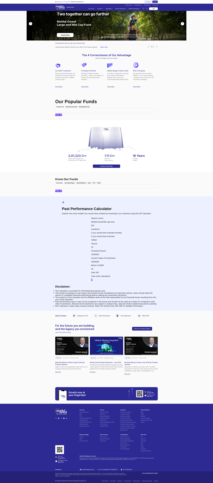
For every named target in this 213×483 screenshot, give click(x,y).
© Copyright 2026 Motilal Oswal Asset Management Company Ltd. (70, 480)
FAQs (142, 444)
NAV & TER (145, 316)
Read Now (58, 372)
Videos (142, 414)
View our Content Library (142, 329)
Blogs (142, 412)
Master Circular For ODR (146, 420)
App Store (150, 396)
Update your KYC (82, 316)
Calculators (109, 8)
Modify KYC (103, 414)
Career (142, 446)
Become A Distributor (105, 439)
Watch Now (104, 47)
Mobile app (148, 5)
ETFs (81, 416)
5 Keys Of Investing (145, 418)
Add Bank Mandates (104, 418)
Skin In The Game (84, 440)
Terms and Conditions (147, 481)
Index (81, 414)
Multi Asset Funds (84, 424)
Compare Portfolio (104, 426)
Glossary (143, 422)
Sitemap (156, 481)
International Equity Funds (86, 422)
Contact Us (143, 448)
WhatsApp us (139, 5)
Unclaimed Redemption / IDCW (107, 422)
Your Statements (125, 316)
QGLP (81, 439)
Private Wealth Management (126, 440)
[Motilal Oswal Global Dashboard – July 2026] (106, 346)
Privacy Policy (136, 481)
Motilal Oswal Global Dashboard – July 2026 (105, 362)
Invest (155, 1)
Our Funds (91, 8)
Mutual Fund (70, 7)
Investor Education (120, 8)
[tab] (60, 107)
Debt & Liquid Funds (84, 426)
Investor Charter (103, 424)
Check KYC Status (104, 412)
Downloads (155, 5)
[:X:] (61, 418)
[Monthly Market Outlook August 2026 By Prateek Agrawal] (72, 346)
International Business (146, 450)
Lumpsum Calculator (125, 414)
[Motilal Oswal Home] (60, 7)
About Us (82, 437)
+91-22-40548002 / (104, 469)
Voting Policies (127, 481)
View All (58, 115)
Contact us (58, 469)
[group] (106, 24)
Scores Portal (105, 481)
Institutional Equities (125, 444)
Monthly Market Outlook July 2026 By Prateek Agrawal (141, 363)
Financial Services (124, 437)
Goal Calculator (124, 430)
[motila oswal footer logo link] (61, 412)
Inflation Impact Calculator (126, 420)
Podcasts (143, 416)
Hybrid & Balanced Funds (85, 418)
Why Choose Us (103, 437)
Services (99, 8)
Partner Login (103, 440)
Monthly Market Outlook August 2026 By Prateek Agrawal (70, 363)
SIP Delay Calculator (125, 416)
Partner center (128, 5)
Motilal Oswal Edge (134, 8)
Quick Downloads (104, 316)
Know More (58, 86)
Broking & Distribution (125, 439)
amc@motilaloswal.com (88, 469)
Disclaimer (119, 481)
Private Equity (123, 446)
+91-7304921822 (127, 469)
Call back (148, 1)
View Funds (84, 86)
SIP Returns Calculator (125, 412)
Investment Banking (125, 448)
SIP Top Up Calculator (125, 418)
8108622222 (114, 469)
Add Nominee (103, 420)
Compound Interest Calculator (127, 424)
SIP (141, 437)
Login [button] (153, 8)
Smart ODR (112, 481)
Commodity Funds (84, 420)
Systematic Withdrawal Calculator (128, 422)
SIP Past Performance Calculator (128, 426)
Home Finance (123, 442)
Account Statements (104, 416)
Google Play (150, 392)
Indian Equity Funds (84, 412)
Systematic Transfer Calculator (127, 428)
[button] (143, 9)
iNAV (142, 442)
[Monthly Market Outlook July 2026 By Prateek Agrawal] (141, 346)
